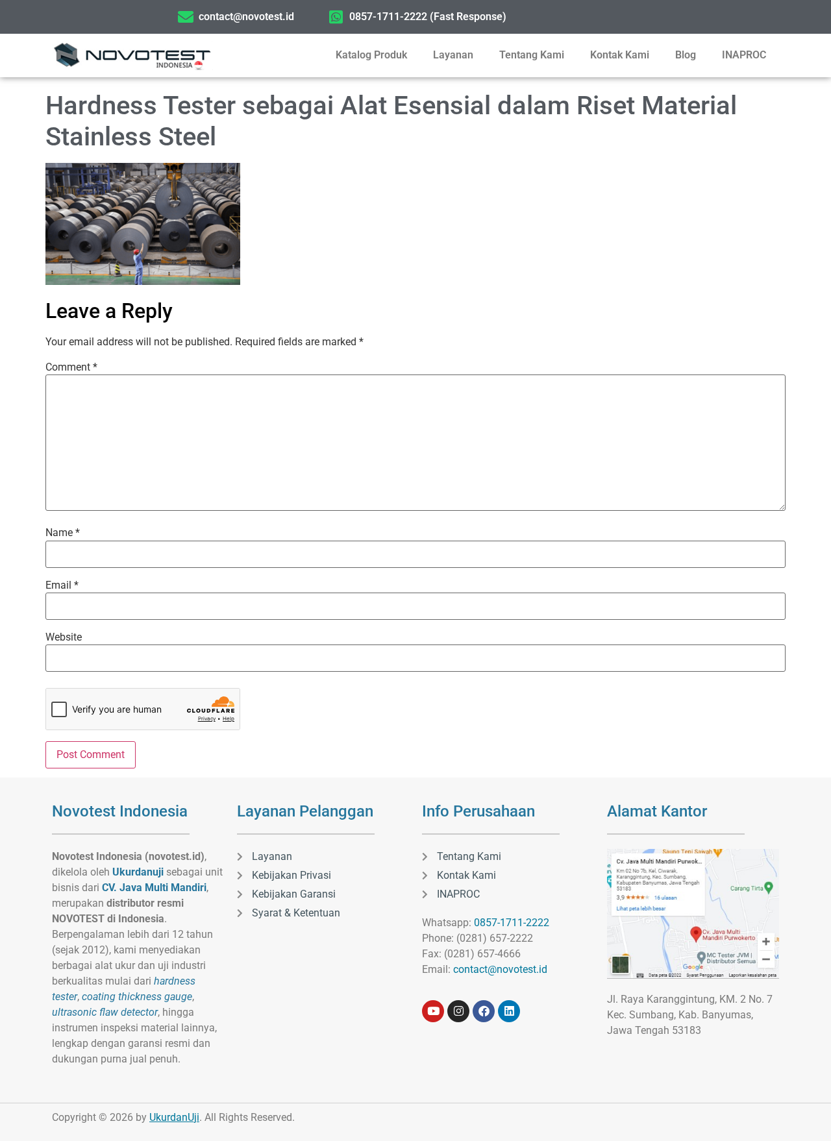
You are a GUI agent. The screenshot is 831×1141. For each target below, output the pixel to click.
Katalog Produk (371, 55)
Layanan (453, 55)
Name (62, 533)
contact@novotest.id (500, 969)
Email (62, 585)
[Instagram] (458, 1011)
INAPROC (744, 55)
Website (63, 637)
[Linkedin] (509, 1011)
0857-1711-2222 (511, 922)
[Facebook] (484, 1011)
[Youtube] (433, 1011)
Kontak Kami (619, 55)
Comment (71, 367)
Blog (685, 55)
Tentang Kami (531, 55)
